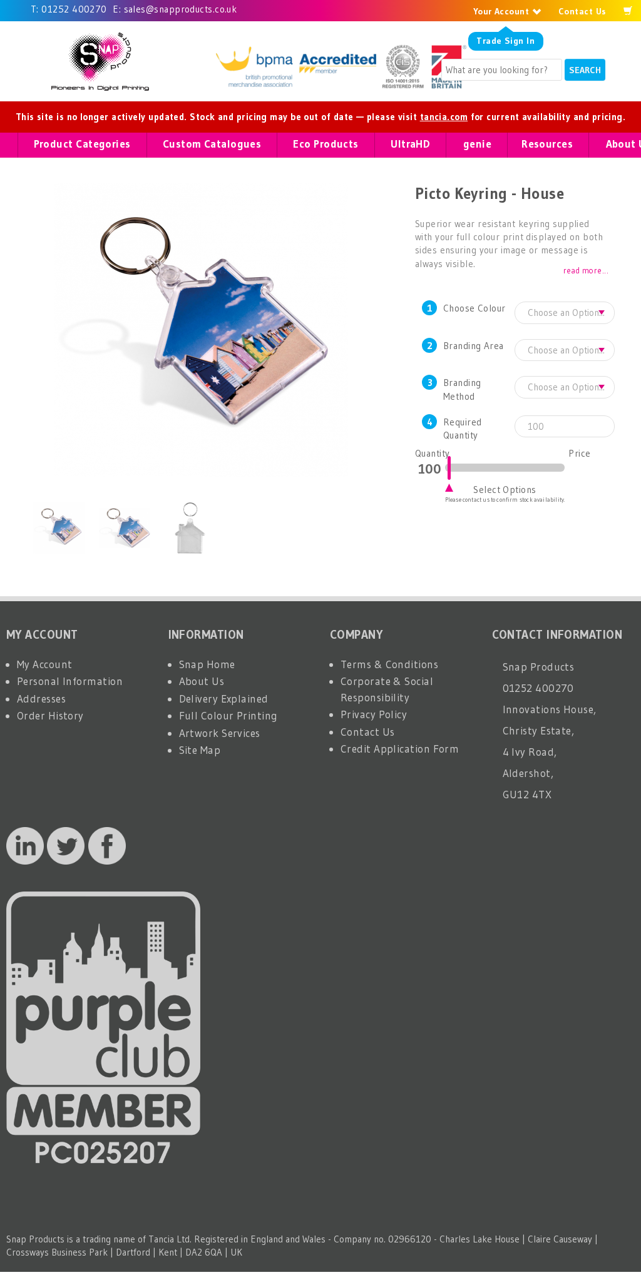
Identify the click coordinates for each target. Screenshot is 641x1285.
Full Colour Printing (228, 715)
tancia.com (444, 117)
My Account (45, 664)
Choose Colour (474, 308)
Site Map (200, 749)
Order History (50, 715)
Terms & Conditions (389, 664)
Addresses (41, 698)
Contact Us (582, 11)
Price (579, 453)
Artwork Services (219, 732)
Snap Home (207, 664)
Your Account (502, 11)
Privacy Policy (374, 714)
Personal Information (70, 681)
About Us (202, 681)
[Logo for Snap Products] (99, 62)
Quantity (430, 453)
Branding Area (473, 346)
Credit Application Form (400, 748)
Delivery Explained (224, 698)
